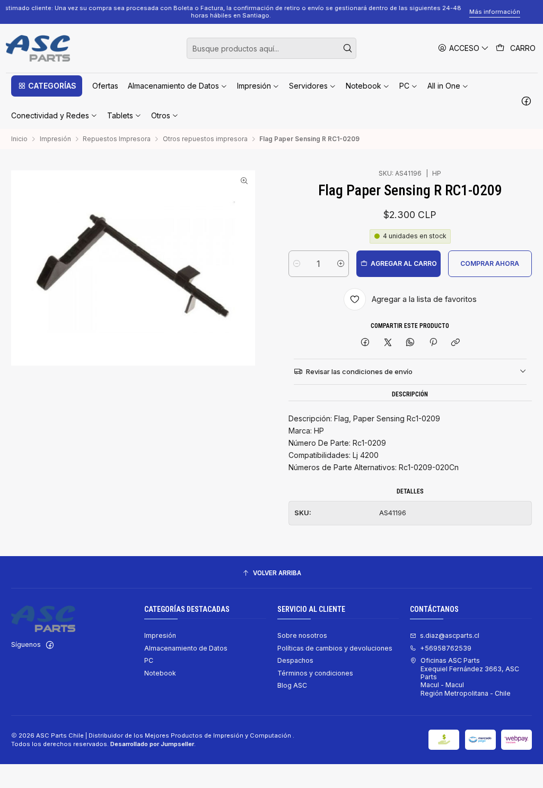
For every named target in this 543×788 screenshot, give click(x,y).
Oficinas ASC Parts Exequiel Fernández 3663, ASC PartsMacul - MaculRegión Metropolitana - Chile (470, 676)
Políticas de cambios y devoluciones (334, 648)
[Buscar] (347, 48)
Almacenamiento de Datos (185, 648)
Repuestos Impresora (117, 139)
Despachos (295, 660)
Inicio (19, 139)
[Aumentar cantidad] (340, 263)
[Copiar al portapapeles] (455, 343)
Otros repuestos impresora (205, 139)
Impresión (55, 139)
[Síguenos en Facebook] (526, 101)
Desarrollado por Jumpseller (152, 744)
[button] (46, 86)
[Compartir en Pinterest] (433, 343)
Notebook (160, 673)
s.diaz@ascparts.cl (449, 635)
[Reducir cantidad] (296, 263)
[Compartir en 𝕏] (388, 343)
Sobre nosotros (302, 635)
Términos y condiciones (315, 673)
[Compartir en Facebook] (365, 343)
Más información (512, 11)
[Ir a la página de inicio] (38, 48)
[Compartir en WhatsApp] (410, 343)
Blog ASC (292, 685)
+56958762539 (445, 648)
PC (148, 660)
